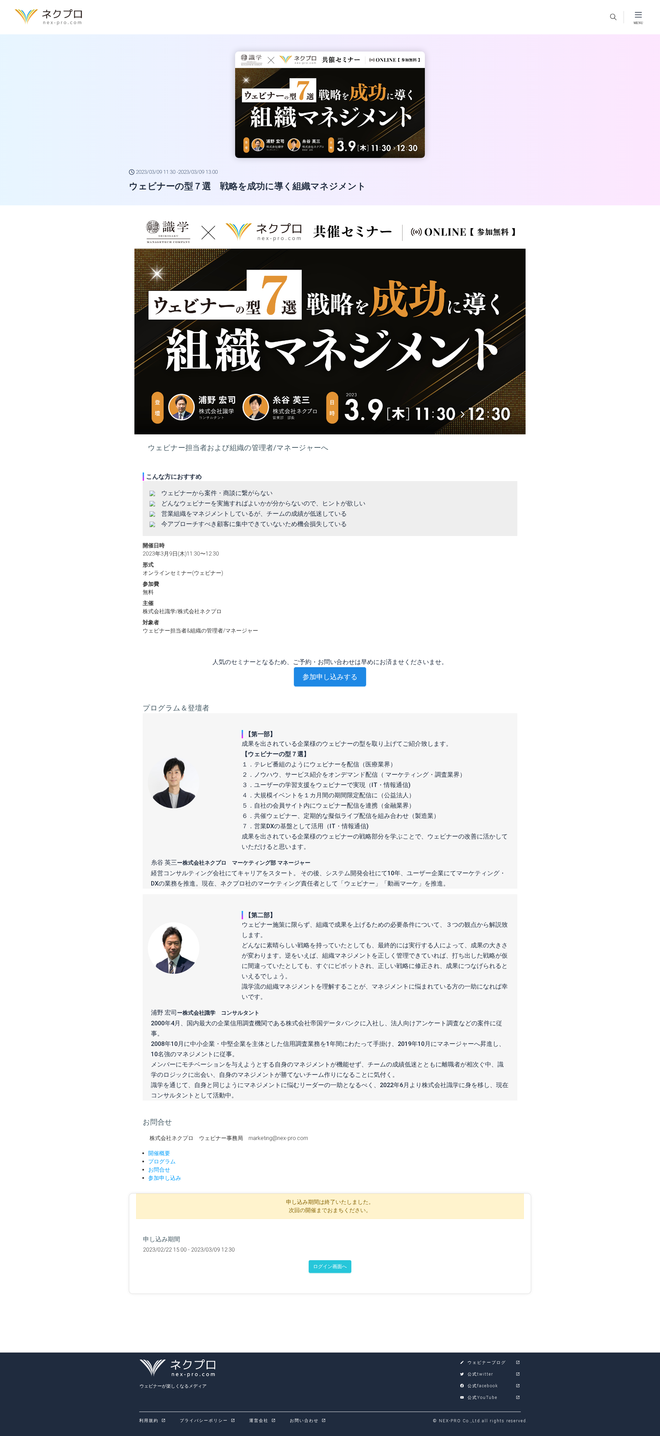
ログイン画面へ (330, 1266)
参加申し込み (164, 1178)
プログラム (162, 1161)
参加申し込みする (330, 677)
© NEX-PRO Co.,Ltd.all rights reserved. (480, 1420)
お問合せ (159, 1169)
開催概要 (159, 1153)
